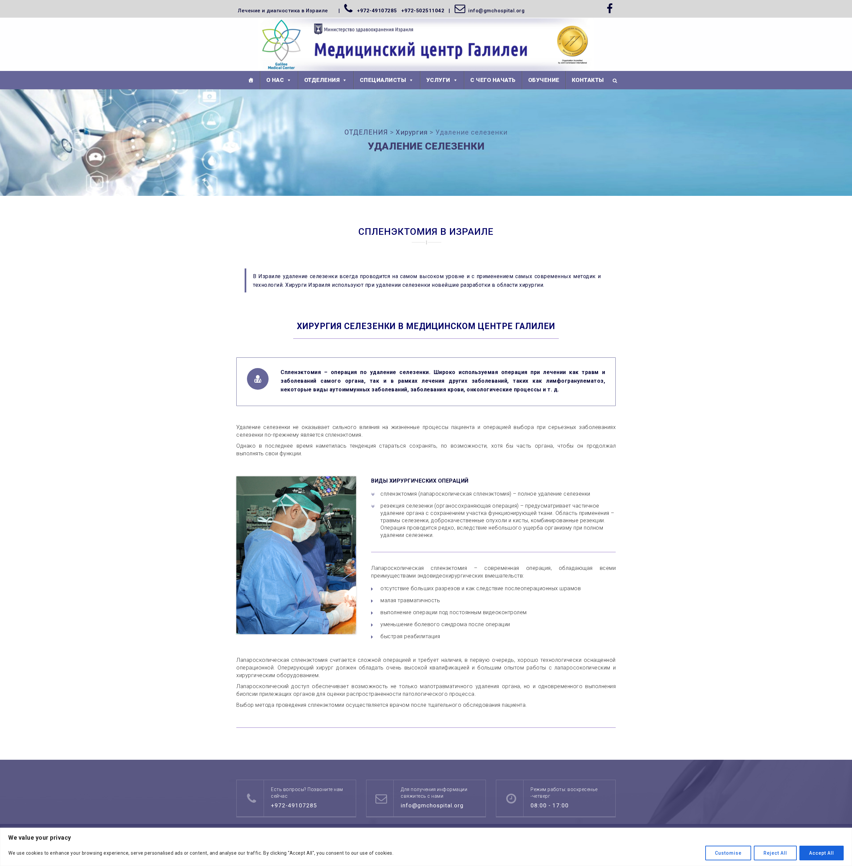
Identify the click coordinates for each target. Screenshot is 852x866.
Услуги (438, 80)
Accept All (821, 853)
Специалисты (383, 80)
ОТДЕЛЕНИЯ (322, 80)
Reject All (775, 853)
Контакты (588, 80)
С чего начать (493, 80)
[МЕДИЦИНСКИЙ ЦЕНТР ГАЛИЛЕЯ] (426, 44)
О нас (275, 80)
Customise (728, 853)
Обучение (543, 80)
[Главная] (251, 80)
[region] (426, 847)
